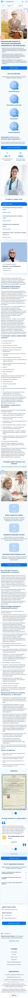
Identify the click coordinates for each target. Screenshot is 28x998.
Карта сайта (14, 959)
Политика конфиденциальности (14, 962)
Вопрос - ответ (14, 957)
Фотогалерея (14, 952)
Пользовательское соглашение (14, 964)
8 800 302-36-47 (7, 915)
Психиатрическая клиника (10, 6)
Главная (3, 5)
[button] (12, 813)
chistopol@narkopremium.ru (10, 918)
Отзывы (14, 954)
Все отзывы (14, 853)
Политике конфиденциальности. (19, 991)
